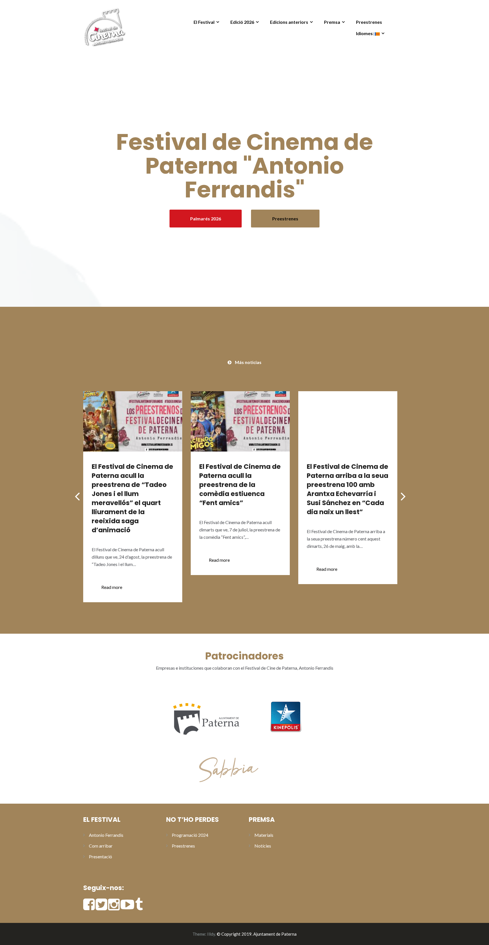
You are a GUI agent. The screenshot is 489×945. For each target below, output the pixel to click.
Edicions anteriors (289, 22)
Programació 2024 (190, 835)
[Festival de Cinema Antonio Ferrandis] (104, 26)
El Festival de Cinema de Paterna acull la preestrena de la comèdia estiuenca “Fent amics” (240, 484)
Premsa (332, 22)
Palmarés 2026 (205, 218)
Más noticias (248, 362)
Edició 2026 (242, 22)
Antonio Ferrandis (106, 835)
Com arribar (101, 845)
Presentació (100, 856)
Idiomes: (365, 33)
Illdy (211, 934)
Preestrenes (369, 22)
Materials (263, 835)
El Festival (204, 22)
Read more (111, 587)
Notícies (262, 845)
